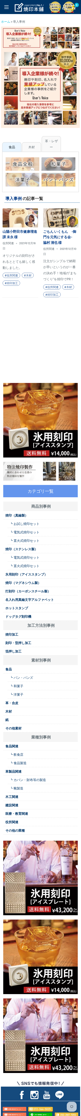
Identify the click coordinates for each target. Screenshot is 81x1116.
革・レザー (51, 144)
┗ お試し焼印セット (25, 524)
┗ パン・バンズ (21, 677)
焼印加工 (11, 634)
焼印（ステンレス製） (21, 549)
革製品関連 (13, 771)
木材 (31, 147)
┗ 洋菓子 (16, 694)
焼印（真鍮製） (16, 515)
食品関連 (11, 746)
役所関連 (11, 822)
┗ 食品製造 (18, 763)
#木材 (28, 275)
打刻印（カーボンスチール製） (28, 591)
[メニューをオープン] (6, 7)
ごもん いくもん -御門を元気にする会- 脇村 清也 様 (59, 236)
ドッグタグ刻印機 (18, 616)
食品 (12, 147)
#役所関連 (11, 275)
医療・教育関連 (16, 813)
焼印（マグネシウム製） (23, 583)
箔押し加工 (13, 651)
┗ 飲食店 (16, 754)
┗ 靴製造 (16, 788)
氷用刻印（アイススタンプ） (26, 574)
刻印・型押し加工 (18, 643)
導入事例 (13, 198)
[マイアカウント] (64, 7)
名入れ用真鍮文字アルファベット (29, 599)
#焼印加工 (11, 283)
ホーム (5, 21)
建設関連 (11, 805)
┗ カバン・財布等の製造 (28, 780)
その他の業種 (15, 830)
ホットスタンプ (16, 608)
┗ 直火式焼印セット (25, 540)
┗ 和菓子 (16, 686)
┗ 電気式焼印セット (25, 532)
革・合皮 (11, 703)
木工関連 (11, 797)
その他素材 (13, 728)
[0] (73, 7)
